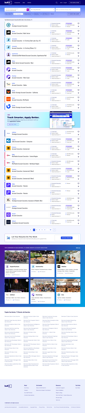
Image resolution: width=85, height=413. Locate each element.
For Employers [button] (74, 2)
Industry (36, 14)
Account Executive (17, 70)
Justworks (39, 266)
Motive (63, 266)
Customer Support (60, 387)
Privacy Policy (42, 407)
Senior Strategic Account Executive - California (25, 92)
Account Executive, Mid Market (20, 100)
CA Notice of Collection (75, 407)
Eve (62, 295)
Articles (29, 2)
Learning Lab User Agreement (11, 407)
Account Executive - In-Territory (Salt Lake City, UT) (26, 41)
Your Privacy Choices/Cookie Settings (61, 407)
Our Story (26, 387)
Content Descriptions (29, 395)
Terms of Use (49, 407)
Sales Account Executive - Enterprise (22, 141)
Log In (65, 2)
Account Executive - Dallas (19, 85)
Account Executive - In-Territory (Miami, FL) (24, 48)
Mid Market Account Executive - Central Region (25, 156)
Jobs (24, 2)
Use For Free (13, 124)
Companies (17, 2)
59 (50, 229)
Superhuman (14, 266)
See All (78, 247)
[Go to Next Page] (54, 230)
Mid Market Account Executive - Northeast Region (25, 164)
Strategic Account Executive (20, 26)
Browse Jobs (59, 397)
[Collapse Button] (78, 26)
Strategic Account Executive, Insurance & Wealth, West (27, 201)
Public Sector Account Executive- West (22, 63)
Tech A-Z (58, 400)
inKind (12, 295)
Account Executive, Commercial (20, 149)
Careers (26, 390)
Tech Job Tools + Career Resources (64, 395)
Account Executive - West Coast (21, 78)
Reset (52, 14)
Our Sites (78, 387)
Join (61, 2)
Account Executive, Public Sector (21, 33)
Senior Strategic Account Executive (21, 107)
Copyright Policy (33, 407)
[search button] (56, 2)
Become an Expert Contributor (43, 390)
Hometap (39, 295)
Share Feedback (59, 390)
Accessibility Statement (23, 407)
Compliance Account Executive (20, 223)
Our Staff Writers (28, 392)
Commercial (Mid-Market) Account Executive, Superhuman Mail (29, 55)
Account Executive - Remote (20, 186)
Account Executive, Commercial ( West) (23, 171)
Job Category (18, 14)
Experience (28, 14)
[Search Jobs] (28, 9)
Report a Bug (59, 392)
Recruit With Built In (41, 387)
